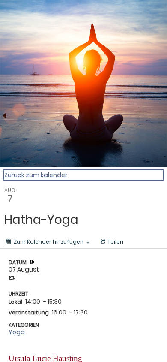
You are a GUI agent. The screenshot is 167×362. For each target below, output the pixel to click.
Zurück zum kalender (35, 175)
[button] (32, 262)
